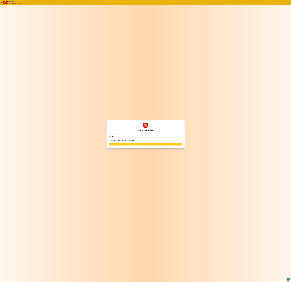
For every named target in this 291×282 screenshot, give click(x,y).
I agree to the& (122, 140)
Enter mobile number (114, 133)
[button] (110, 136)
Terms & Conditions (121, 140)
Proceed (145, 144)
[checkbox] (109, 140)
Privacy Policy (131, 140)
